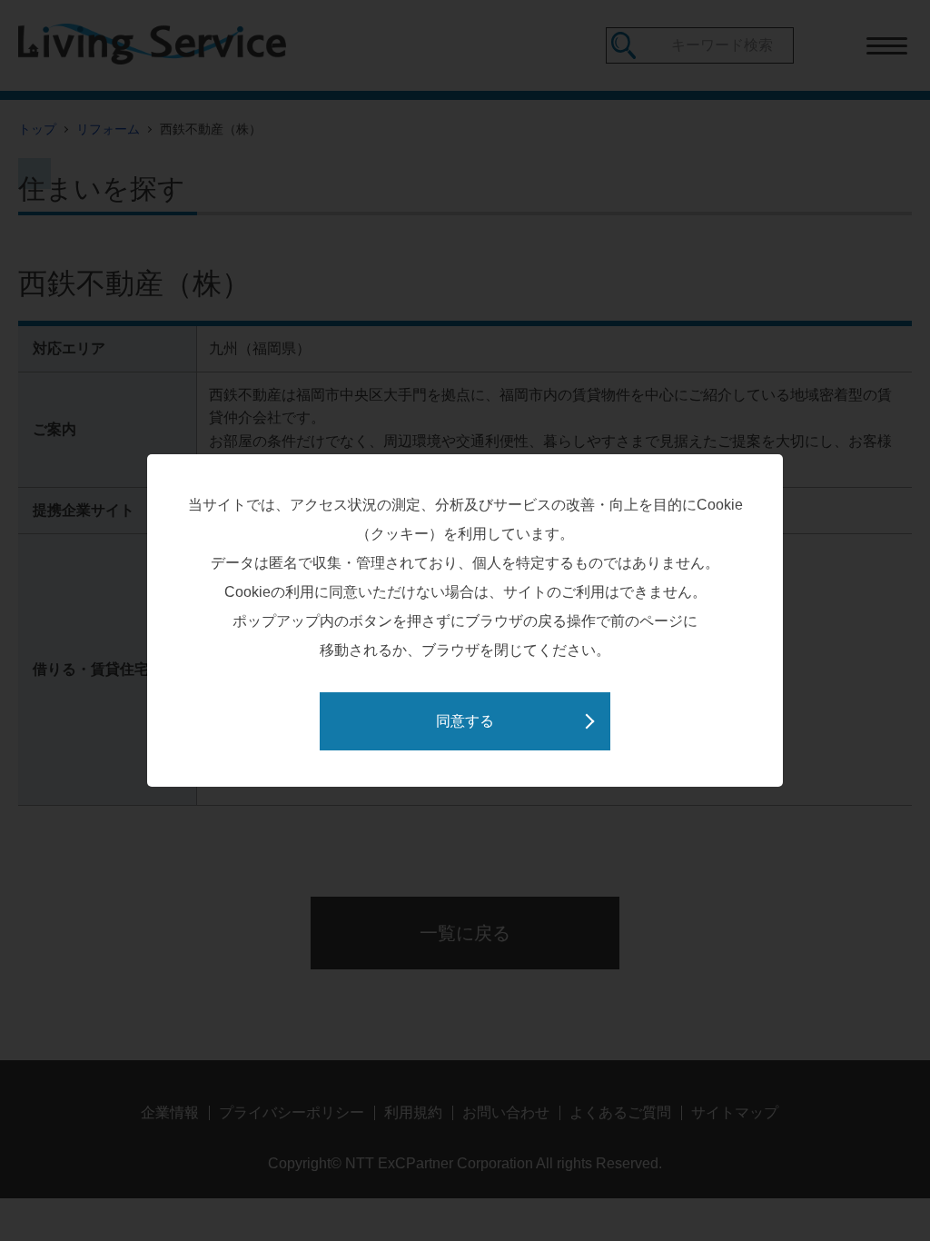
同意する (465, 721)
